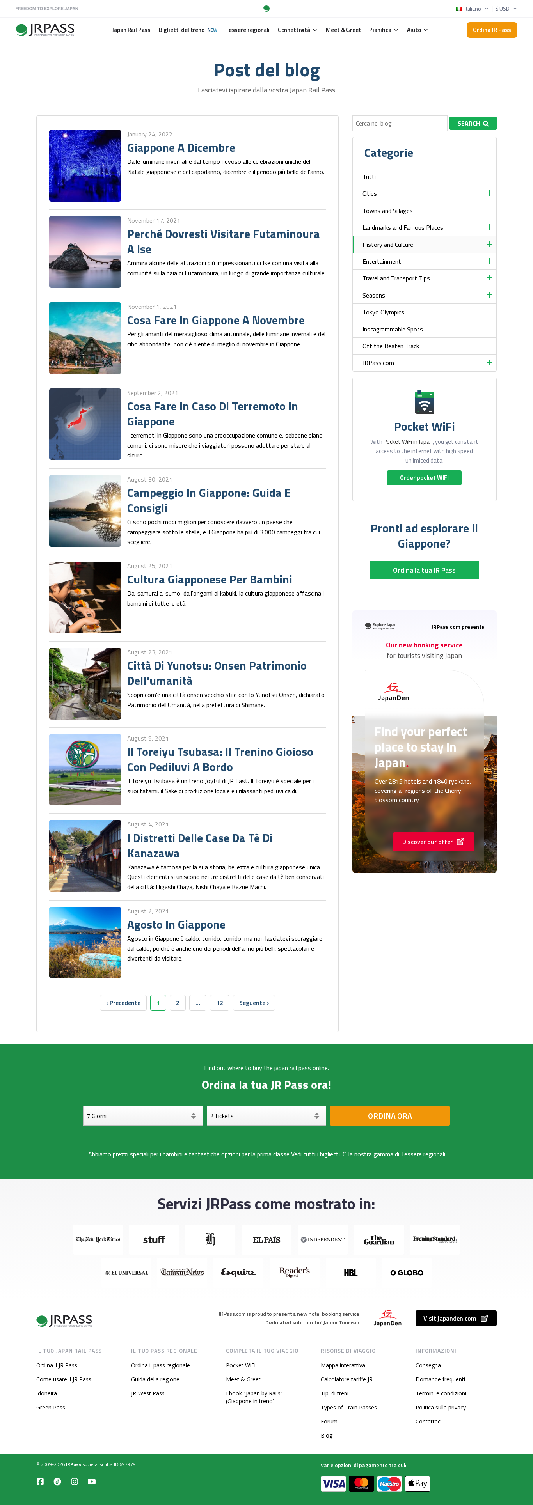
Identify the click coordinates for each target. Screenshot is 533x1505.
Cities (369, 193)
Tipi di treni (334, 1393)
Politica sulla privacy (441, 1407)
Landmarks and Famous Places (402, 227)
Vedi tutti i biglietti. (316, 1154)
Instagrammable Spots (392, 329)
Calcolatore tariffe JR (347, 1379)
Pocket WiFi (241, 1365)
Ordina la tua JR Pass (424, 570)
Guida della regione (155, 1379)
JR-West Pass (148, 1393)
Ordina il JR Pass (56, 1365)
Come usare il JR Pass (63, 1379)
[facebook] (40, 1481)
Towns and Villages (387, 210)
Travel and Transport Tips (396, 278)
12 (219, 1002)
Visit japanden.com (449, 1318)
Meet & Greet (243, 1379)
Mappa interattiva (343, 1365)
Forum (329, 1421)
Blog (326, 1435)
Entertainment (381, 261)
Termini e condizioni (441, 1393)
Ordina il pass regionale (160, 1365)
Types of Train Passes (349, 1407)
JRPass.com (378, 362)
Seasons (373, 295)
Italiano (473, 8)
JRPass (74, 1464)
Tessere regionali (423, 1154)
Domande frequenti (440, 1379)
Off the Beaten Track (390, 346)
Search (469, 123)
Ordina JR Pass (492, 29)
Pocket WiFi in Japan (408, 441)
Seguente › (254, 1002)
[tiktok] (57, 1481)
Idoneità (46, 1393)
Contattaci (429, 1421)
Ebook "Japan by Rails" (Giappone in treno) (254, 1397)
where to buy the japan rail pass (269, 1067)
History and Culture (387, 244)
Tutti (369, 176)
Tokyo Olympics (383, 312)
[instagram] (74, 1481)
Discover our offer (427, 841)
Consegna (428, 1365)
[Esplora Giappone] (64, 1321)
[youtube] (92, 1481)
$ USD (503, 8)
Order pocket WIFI (424, 477)
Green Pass (50, 1407)
